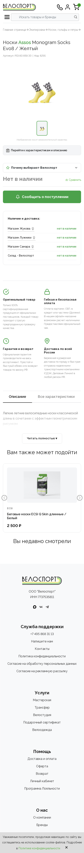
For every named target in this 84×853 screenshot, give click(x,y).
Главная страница (14, 29)
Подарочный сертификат (42, 722)
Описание (17, 397)
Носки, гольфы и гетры (63, 29)
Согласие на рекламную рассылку (42, 671)
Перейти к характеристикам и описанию (38, 150)
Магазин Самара (19, 246)
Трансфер (42, 707)
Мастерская (42, 700)
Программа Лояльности (42, 788)
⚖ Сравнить (73, 179)
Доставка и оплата (42, 759)
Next (79, 497)
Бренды (42, 825)
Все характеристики (56, 397)
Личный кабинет (42, 781)
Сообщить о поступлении (45, 197)
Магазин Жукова (19, 228)
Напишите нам (42, 641)
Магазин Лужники (19, 237)
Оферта (42, 766)
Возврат (42, 774)
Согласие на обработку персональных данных (42, 664)
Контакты (42, 649)
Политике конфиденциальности (39, 848)
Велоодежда (42, 730)
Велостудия (42, 715)
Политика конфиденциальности (42, 656)
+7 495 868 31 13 (42, 634)
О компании (42, 817)
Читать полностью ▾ (42, 438)
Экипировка (37, 29)
